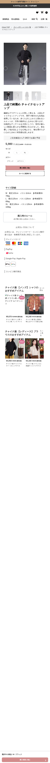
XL (25, 152)
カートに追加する (25, 173)
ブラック (10, 161)
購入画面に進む (25, 168)
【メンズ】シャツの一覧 (22, 27)
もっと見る (42, 289)
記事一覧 (44, 19)
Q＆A (25, 19)
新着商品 (6, 19)
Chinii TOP (6, 27)
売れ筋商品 (15, 19)
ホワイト (20, 161)
